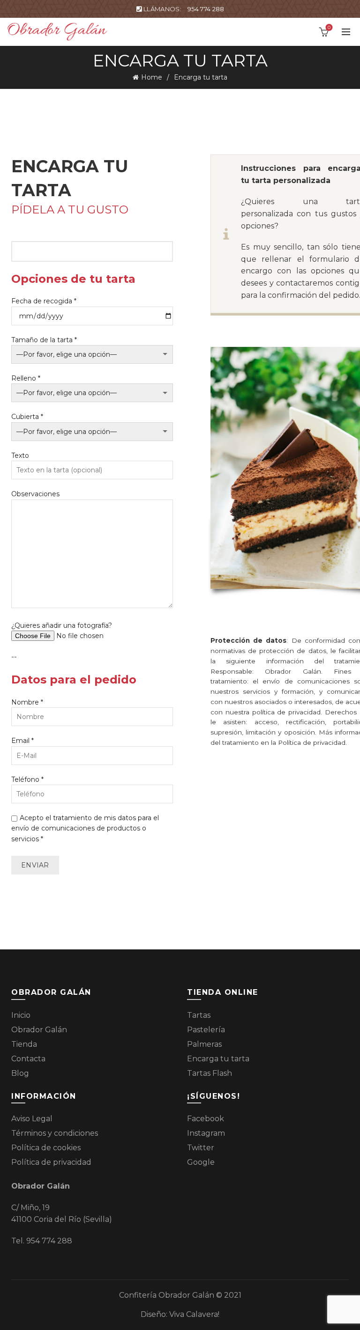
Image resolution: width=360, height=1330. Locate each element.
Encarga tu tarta (218, 1058)
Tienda (24, 1044)
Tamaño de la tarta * (44, 340)
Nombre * (27, 702)
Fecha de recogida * (43, 301)
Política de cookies (46, 1147)
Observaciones (35, 494)
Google (201, 1162)
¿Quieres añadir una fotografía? (61, 625)
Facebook (205, 1118)
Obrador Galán (39, 1029)
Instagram (206, 1133)
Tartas (198, 1015)
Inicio (20, 1015)
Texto (20, 455)
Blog (20, 1073)
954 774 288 (206, 9)
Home (151, 77)
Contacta (28, 1058)
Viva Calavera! (194, 1314)
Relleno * (25, 378)
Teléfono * (27, 779)
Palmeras (204, 1044)
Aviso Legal (31, 1118)
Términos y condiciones (54, 1133)
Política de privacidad (51, 1162)
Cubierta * (27, 416)
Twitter (200, 1147)
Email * (22, 740)
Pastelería (206, 1029)
